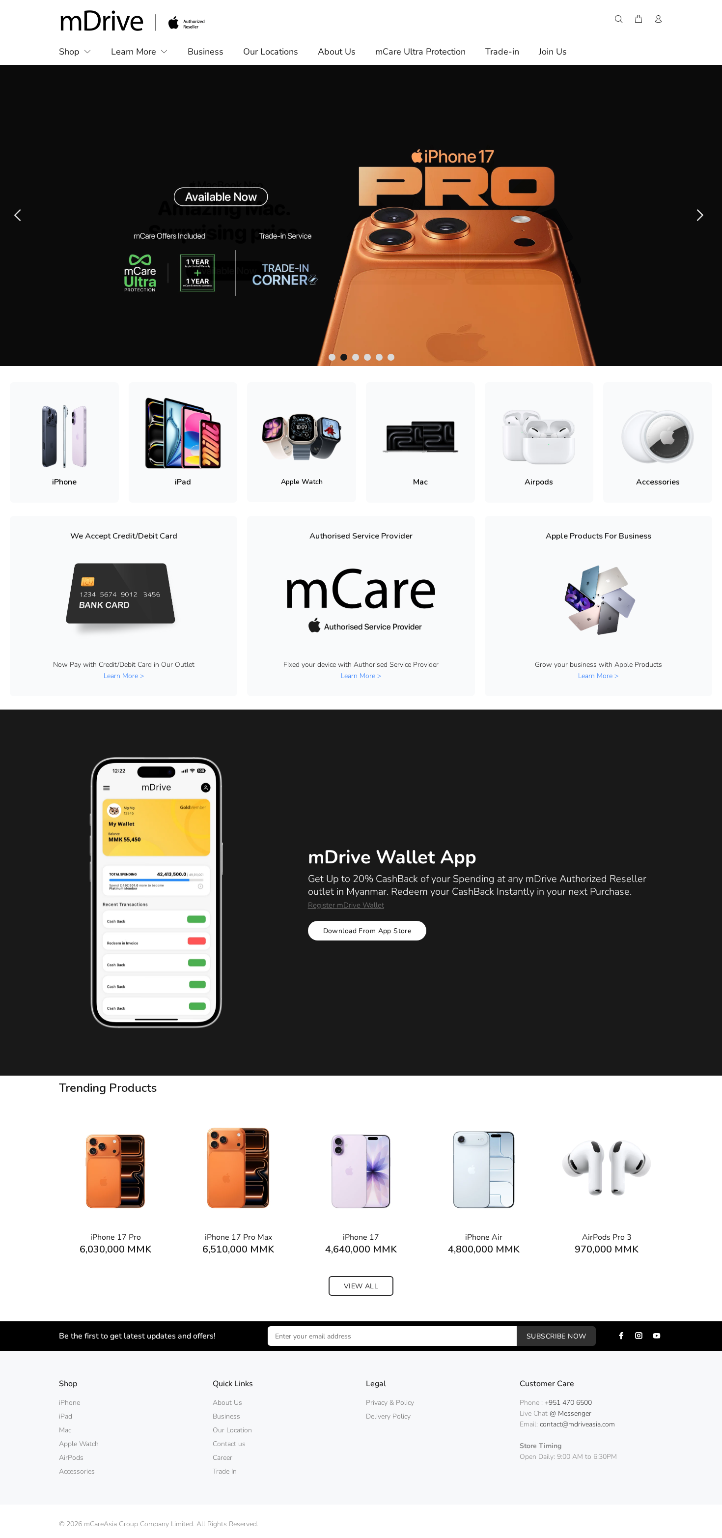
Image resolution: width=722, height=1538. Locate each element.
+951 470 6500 (568, 1402)
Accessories (77, 1471)
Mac (65, 1430)
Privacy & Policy (390, 1402)
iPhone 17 (361, 1237)
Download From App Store (367, 931)
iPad (65, 1416)
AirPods (71, 1457)
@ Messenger (570, 1413)
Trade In (225, 1471)
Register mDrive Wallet (346, 905)
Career (222, 1457)
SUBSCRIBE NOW (556, 1336)
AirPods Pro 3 (607, 1237)
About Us (227, 1402)
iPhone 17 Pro (115, 1237)
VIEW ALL (361, 1286)
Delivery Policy (388, 1416)
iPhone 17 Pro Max (238, 1237)
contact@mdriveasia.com (577, 1424)
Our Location (232, 1430)
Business (226, 1416)
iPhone (69, 1402)
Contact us (229, 1444)
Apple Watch (79, 1444)
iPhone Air (483, 1237)
